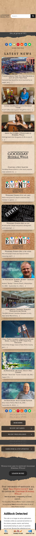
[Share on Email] (14, 44)
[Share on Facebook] (6, 44)
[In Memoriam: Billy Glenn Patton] (18, 390)
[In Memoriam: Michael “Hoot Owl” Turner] (18, 361)
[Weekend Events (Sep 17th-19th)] (18, 241)
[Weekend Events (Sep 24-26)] (18, 213)
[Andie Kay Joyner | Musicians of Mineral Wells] (18, 123)
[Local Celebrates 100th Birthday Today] (18, 96)
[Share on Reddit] (21, 44)
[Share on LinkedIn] (25, 44)
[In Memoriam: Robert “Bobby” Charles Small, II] (18, 269)
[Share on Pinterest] (18, 44)
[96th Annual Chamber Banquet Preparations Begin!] (18, 299)
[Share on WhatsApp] (29, 44)
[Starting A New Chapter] (18, 155)
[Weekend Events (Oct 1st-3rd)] (18, 185)
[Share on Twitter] (10, 44)
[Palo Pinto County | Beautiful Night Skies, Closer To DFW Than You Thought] (18, 329)
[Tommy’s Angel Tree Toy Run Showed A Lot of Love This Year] (18, 66)
